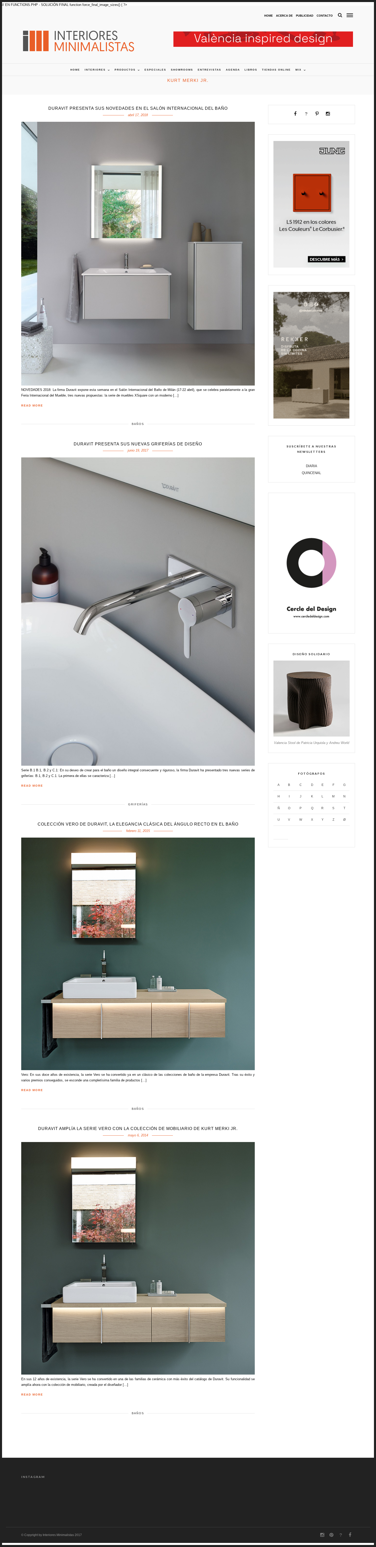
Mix (298, 69)
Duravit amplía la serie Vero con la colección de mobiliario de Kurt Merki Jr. (138, 1128)
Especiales (155, 69)
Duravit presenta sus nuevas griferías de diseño (138, 444)
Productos (125, 69)
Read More (32, 405)
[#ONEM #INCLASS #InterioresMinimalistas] (83, 1498)
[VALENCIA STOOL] (311, 735)
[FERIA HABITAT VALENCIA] (263, 34)
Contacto (325, 15)
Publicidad (304, 15)
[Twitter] (306, 114)
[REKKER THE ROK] (311, 417)
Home (268, 15)
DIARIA (311, 466)
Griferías (138, 804)
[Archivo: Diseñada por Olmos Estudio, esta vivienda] (293, 1498)
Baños (138, 423)
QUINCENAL (311, 473)
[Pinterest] (317, 114)
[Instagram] (328, 114)
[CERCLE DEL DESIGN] (311, 625)
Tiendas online (276, 69)
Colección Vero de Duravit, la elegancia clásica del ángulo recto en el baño (138, 824)
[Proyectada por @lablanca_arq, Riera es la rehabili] (167, 1498)
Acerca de (284, 15)
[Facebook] (295, 114)
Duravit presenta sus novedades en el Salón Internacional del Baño (138, 108)
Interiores (95, 69)
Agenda (233, 69)
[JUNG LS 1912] (311, 266)
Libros (251, 69)
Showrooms (182, 69)
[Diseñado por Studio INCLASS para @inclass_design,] (41, 1498)
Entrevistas (209, 69)
